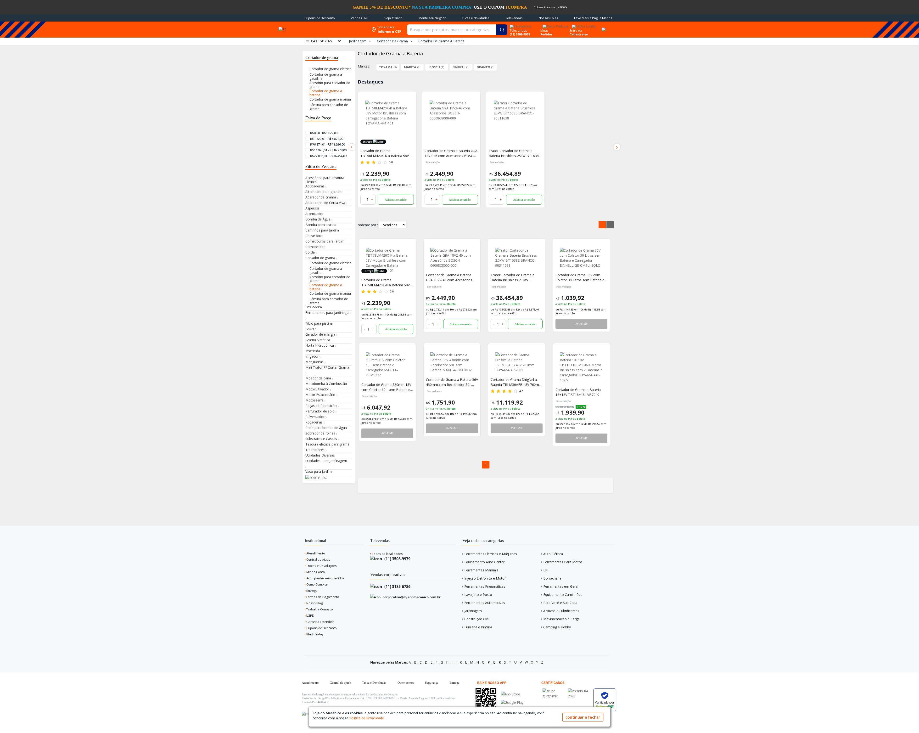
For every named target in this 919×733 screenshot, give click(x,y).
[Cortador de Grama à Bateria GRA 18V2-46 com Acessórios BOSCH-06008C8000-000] (452, 258)
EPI (545, 570)
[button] (351, 147)
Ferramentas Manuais (481, 570)
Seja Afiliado (393, 18)
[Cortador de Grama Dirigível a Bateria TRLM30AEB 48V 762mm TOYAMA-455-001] (517, 362)
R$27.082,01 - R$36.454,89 (328, 156)
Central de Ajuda (318, 559)
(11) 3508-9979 (396, 558)
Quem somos (406, 682)
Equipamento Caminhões (562, 594)
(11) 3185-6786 (396, 586)
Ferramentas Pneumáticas (484, 586)
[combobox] (457, 29)
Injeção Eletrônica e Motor (485, 578)
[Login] (583, 25)
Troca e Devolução (374, 682)
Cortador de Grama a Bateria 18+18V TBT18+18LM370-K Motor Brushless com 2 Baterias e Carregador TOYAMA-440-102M (580, 392)
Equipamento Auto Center (484, 562)
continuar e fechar (583, 717)
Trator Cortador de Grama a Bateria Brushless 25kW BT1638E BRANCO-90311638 (515, 153)
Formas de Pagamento (322, 597)
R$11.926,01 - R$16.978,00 (328, 150)
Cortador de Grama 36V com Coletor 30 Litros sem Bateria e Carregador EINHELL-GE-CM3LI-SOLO (580, 277)
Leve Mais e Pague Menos (593, 18)
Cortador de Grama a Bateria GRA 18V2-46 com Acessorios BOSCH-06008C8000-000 (451, 153)
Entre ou (576, 30)
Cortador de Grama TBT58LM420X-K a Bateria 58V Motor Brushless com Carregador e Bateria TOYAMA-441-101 (386, 153)
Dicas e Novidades (475, 18)
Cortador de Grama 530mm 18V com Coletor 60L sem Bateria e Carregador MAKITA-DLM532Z (386, 387)
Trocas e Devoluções (321, 566)
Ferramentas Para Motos (563, 562)
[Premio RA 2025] (579, 691)
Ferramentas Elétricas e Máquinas (490, 554)
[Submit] (501, 29)
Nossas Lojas (548, 18)
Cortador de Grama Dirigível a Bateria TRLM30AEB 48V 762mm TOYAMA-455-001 (516, 382)
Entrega (312, 590)
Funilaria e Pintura (478, 627)
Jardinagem (473, 611)
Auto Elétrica (553, 554)
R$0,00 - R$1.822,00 (323, 133)
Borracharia (552, 578)
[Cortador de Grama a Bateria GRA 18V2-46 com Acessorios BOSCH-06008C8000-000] (451, 122)
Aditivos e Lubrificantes (561, 611)
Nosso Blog (314, 603)
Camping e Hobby (557, 627)
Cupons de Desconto (319, 18)
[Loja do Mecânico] (333, 29)
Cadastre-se (579, 34)
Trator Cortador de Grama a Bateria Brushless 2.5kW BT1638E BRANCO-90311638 (513, 277)
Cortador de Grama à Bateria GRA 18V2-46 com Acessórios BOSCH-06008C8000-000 (449, 277)
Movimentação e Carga (561, 619)
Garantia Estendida (320, 622)
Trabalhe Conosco (319, 609)
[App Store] (512, 694)
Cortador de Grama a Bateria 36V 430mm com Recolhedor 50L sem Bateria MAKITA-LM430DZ (452, 382)
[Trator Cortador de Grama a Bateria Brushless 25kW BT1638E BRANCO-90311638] (515, 122)
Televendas (514, 18)
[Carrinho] (603, 27)
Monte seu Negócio (433, 18)
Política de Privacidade (366, 718)
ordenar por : (368, 225)
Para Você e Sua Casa (560, 602)
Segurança (431, 682)
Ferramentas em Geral (560, 586)
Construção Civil (476, 619)
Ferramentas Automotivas (484, 602)
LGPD (310, 615)
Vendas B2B (359, 18)
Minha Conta (315, 572)
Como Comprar (317, 584)
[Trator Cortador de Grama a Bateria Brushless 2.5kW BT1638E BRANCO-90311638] (517, 258)
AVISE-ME (581, 324)
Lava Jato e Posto (478, 594)
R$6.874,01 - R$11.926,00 (327, 144)
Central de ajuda (340, 682)
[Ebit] (554, 691)
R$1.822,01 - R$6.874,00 (326, 139)
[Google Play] (512, 702)
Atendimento (315, 553)
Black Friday (315, 634)
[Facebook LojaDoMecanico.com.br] (306, 714)
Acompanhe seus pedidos (325, 578)
